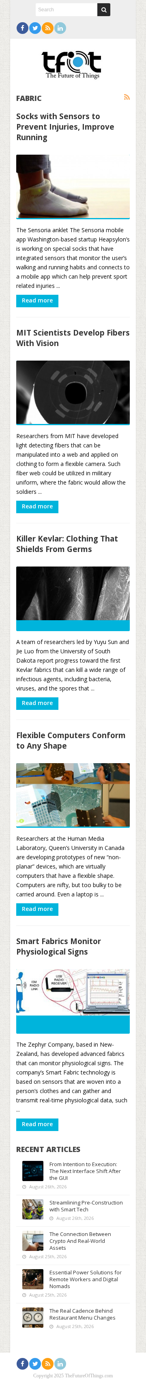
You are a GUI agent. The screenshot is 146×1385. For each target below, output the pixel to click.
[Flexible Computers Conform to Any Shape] (73, 795)
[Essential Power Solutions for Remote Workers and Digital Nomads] (32, 1279)
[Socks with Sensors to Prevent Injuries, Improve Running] (73, 187)
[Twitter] (35, 28)
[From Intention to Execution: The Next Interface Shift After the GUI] (32, 1171)
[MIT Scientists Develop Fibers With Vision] (73, 393)
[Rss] (47, 28)
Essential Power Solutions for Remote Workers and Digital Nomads (85, 1279)
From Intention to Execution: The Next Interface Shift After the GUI (85, 1170)
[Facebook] (22, 28)
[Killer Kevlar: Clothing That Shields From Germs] (73, 599)
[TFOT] (73, 62)
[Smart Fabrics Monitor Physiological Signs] (73, 1001)
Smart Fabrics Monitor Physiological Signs (58, 946)
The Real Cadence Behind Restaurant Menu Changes (82, 1314)
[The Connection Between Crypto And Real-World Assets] (32, 1241)
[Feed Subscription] (127, 97)
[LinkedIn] (60, 28)
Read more (37, 300)
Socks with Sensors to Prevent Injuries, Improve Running (65, 126)
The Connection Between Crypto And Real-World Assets (80, 1240)
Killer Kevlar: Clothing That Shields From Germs (67, 543)
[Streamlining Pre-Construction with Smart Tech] (32, 1209)
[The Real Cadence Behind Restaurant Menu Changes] (32, 1317)
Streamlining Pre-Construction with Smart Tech (86, 1206)
